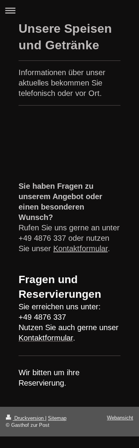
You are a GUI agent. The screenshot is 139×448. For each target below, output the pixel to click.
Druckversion (29, 418)
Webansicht (120, 418)
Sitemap (57, 418)
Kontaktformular (80, 248)
